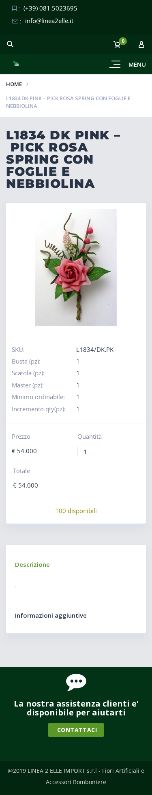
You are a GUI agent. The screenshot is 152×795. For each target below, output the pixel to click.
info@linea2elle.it (49, 21)
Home (14, 84)
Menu (137, 64)
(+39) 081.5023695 (50, 8)
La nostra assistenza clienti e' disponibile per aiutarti (76, 708)
